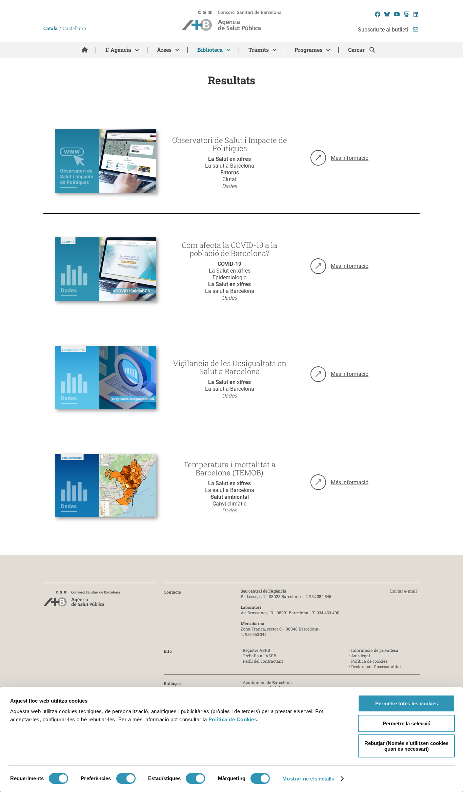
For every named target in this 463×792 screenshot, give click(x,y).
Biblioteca (210, 49)
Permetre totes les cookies (406, 703)
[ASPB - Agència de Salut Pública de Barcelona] (81, 600)
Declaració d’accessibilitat (376, 666)
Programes (308, 49)
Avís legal (360, 655)
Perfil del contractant (263, 661)
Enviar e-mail (403, 591)
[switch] (126, 778)
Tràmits (258, 49)
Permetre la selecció (406, 723)
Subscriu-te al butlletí (383, 29)
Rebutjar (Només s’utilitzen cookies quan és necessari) (406, 746)
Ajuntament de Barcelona (267, 682)
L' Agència (118, 49)
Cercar (357, 49)
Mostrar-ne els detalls (308, 779)
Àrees (164, 49)
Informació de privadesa (374, 650)
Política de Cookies (232, 719)
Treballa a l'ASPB (259, 655)
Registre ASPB (256, 650)
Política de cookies (369, 661)
